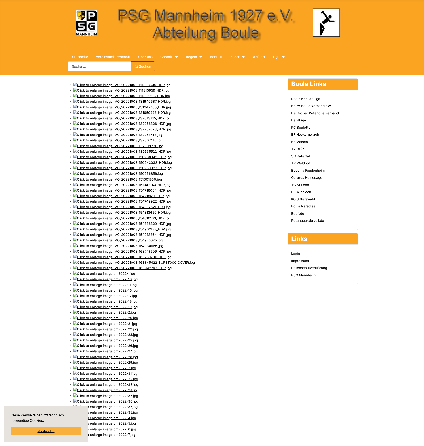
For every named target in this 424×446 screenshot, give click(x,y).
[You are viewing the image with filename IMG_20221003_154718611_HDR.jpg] (121, 196)
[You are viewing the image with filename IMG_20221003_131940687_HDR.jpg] (122, 101)
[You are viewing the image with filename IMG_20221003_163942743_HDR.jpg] (122, 268)
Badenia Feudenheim (308, 170)
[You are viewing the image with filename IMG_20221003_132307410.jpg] (117, 140)
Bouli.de (297, 213)
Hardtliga (298, 120)
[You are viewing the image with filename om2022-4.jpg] (104, 418)
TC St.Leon (300, 185)
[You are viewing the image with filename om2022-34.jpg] (105, 390)
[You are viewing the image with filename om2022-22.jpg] (105, 329)
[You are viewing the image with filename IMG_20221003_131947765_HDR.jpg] (122, 107)
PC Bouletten (301, 127)
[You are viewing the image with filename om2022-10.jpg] (105, 279)
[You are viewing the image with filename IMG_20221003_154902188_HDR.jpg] (122, 229)
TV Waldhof (300, 163)
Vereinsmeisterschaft (113, 57)
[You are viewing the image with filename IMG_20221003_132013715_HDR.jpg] (121, 118)
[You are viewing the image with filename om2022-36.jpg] (105, 401)
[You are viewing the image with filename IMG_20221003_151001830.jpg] (117, 179)
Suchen (145, 66)
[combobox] (99, 66)
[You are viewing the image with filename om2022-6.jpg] (104, 429)
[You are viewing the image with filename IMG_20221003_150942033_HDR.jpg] (122, 162)
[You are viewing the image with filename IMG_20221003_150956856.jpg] (118, 173)
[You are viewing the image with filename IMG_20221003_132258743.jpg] (117, 135)
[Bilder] (242, 57)
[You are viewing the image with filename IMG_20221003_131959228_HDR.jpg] (122, 112)
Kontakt (216, 57)
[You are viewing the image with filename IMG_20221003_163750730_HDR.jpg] (122, 257)
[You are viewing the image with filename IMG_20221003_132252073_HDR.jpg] (122, 129)
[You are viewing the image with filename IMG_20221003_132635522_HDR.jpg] (122, 151)
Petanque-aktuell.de (307, 220)
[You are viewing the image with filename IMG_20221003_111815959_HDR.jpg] (121, 90)
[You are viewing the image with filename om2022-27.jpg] (105, 351)
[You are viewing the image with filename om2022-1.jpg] (104, 273)
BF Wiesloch (301, 192)
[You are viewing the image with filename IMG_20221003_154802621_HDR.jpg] (122, 207)
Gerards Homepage (306, 177)
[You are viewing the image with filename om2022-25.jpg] (105, 340)
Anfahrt (259, 57)
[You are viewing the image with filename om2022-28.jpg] (105, 357)
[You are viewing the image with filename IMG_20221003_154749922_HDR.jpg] (122, 201)
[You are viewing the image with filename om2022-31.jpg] (105, 373)
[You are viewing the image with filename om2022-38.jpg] (105, 412)
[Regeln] (200, 57)
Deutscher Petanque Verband (315, 113)
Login (295, 253)
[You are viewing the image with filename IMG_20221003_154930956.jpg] (118, 246)
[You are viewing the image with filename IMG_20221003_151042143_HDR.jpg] (121, 185)
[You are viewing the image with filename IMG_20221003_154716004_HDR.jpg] (122, 190)
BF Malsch (299, 142)
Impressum (300, 261)
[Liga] (282, 57)
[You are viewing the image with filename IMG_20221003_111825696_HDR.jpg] (121, 96)
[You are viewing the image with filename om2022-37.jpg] (105, 407)
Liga (276, 57)
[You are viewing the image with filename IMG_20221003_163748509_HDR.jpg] (122, 251)
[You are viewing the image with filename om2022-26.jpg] (105, 346)
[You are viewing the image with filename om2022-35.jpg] (105, 395)
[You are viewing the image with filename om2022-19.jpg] (105, 307)
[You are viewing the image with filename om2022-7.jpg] (104, 434)
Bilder (235, 57)
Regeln (191, 57)
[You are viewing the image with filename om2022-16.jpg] (105, 290)
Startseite (80, 57)
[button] (44, 421)
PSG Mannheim (303, 275)
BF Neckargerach (305, 134)
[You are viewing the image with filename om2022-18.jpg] (105, 301)
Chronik (166, 57)
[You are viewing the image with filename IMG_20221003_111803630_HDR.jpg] (121, 85)
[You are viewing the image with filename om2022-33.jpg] (105, 384)
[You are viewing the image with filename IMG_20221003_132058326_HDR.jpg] (122, 123)
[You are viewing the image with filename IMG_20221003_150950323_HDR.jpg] (122, 168)
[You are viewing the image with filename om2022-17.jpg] (105, 296)
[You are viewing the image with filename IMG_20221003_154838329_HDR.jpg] (122, 223)
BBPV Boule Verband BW (311, 106)
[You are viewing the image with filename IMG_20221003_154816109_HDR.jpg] (121, 218)
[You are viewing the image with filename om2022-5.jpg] (104, 423)
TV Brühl (298, 149)
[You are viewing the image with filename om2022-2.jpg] (104, 312)
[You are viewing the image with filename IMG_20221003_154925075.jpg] (118, 240)
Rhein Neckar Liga (305, 99)
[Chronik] (175, 57)
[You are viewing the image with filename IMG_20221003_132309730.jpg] (118, 146)
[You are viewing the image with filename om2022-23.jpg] (105, 334)
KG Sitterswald (303, 199)
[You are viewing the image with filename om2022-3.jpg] (104, 368)
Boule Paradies (303, 206)
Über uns (145, 57)
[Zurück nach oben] (385, 438)
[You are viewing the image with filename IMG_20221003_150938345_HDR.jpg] (122, 157)
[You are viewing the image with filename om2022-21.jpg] (105, 323)
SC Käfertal (300, 156)
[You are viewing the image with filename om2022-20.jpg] (105, 318)
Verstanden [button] (46, 431)
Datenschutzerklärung (309, 268)
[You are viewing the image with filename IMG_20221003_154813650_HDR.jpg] (122, 212)
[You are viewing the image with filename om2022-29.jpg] (105, 362)
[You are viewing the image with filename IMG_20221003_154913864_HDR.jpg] (122, 234)
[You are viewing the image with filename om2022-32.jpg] (105, 379)
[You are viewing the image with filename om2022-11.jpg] (105, 284)
